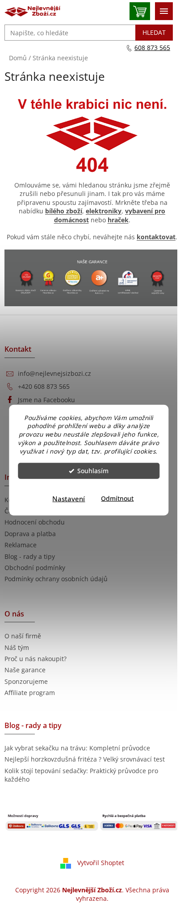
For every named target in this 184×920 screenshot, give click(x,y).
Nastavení (68, 498)
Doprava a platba (30, 533)
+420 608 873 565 (44, 386)
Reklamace (20, 545)
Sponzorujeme (26, 681)
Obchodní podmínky (34, 567)
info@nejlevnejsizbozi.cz (54, 373)
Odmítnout (117, 499)
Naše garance (25, 670)
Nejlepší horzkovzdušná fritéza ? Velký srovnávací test (84, 759)
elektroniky (103, 211)
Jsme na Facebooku (46, 399)
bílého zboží (63, 211)
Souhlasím (93, 471)
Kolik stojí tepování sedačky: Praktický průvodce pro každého (81, 774)
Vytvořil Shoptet (100, 862)
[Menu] (164, 11)
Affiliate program (29, 692)
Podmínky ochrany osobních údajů (56, 578)
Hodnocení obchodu (34, 522)
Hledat (154, 32)
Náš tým (16, 647)
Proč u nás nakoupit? (35, 658)
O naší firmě (22, 636)
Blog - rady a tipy (29, 556)
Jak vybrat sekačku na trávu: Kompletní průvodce (77, 748)
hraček (118, 220)
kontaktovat (156, 237)
